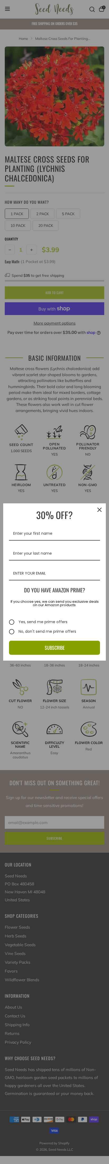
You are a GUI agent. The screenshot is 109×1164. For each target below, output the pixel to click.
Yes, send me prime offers (43, 622)
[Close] (99, 509)
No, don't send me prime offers (47, 631)
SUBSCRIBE (55, 647)
